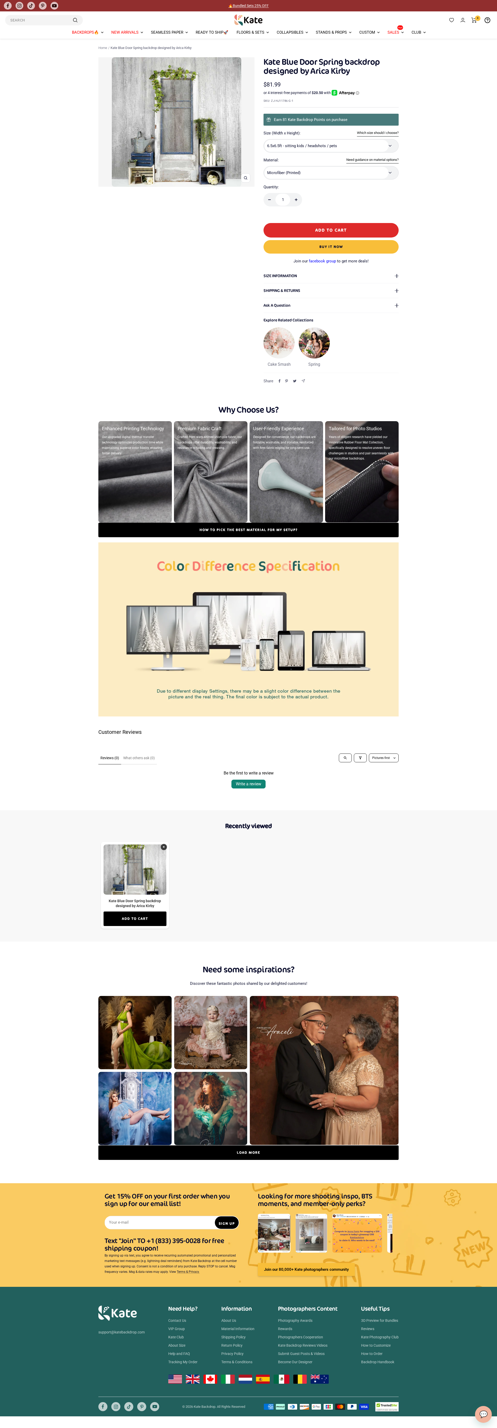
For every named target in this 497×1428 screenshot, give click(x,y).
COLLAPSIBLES (290, 32)
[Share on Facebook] (280, 381)
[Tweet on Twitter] (295, 381)
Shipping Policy (233, 1337)
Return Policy (232, 1345)
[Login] (463, 20)
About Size (176, 1345)
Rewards (285, 1329)
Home (102, 48)
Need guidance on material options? (372, 160)
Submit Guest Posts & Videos (301, 1354)
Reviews (367, 1329)
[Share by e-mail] (303, 381)
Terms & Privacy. (188, 1272)
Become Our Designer (295, 1362)
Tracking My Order (183, 1362)
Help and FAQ (179, 1354)
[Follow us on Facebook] (8, 6)
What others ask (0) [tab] (139, 758)
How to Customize (376, 1345)
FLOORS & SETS (250, 32)
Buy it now (331, 247)
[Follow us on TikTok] (31, 6)
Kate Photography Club (380, 1337)
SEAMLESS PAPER (167, 32)
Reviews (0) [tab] (109, 758)
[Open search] (345, 758)
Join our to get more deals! (331, 261)
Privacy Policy (232, 1354)
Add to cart (135, 918)
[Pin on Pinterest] (286, 381)
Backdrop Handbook (377, 1362)
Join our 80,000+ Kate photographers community (306, 1269)
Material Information (237, 1329)
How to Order (372, 1354)
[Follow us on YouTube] (54, 6)
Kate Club (176, 1337)
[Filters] (360, 758)
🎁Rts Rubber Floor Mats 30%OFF (248, 6)
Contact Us (177, 1320)
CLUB (416, 32)
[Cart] (474, 20)
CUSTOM (367, 32)
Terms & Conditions (236, 1362)
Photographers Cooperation (300, 1337)
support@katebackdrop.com (121, 1332)
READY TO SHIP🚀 (212, 32)
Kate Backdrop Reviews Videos (302, 1345)
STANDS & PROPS (331, 32)
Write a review (248, 783)
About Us (228, 1320)
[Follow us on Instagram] (19, 6)
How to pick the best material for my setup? (249, 530)
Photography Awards (295, 1320)
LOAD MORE (248, 1152)
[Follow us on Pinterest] (43, 6)
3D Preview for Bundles (379, 1320)
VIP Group (176, 1329)
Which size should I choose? (378, 133)
